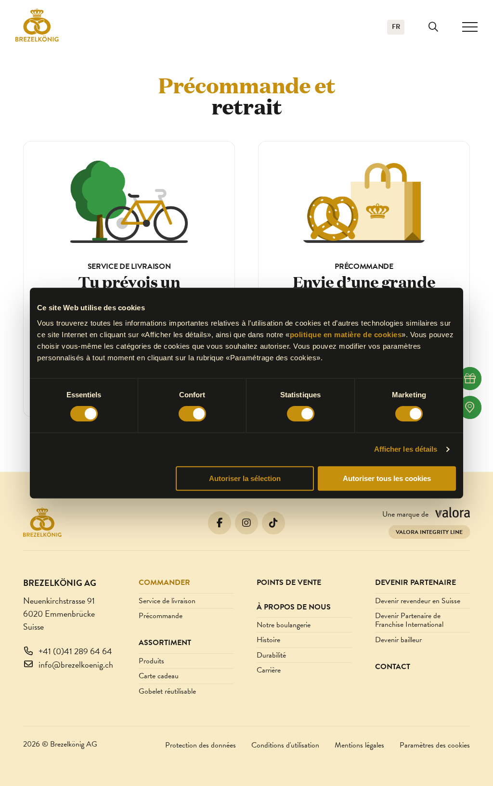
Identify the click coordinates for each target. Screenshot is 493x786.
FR (396, 27)
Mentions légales (359, 745)
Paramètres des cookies (435, 745)
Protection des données (200, 745)
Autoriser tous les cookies (387, 478)
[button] (433, 26)
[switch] (192, 413)
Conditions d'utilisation (285, 745)
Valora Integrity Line (429, 532)
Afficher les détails (406, 449)
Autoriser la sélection (245, 478)
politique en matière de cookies (346, 334)
